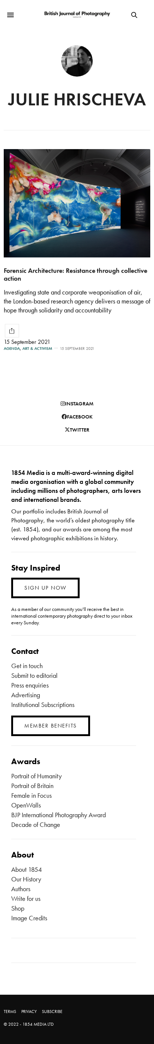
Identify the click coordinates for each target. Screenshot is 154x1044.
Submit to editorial (34, 675)
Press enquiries (30, 685)
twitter (79, 429)
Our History (26, 879)
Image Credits (29, 918)
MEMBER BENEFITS (50, 725)
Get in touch (27, 665)
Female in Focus (31, 795)
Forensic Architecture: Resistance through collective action (75, 274)
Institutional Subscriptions (42, 704)
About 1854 (26, 869)
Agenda (12, 348)
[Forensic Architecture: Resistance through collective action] (77, 203)
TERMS (10, 1011)
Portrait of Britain (32, 785)
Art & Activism (37, 348)
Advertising (25, 695)
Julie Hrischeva (77, 99)
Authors (20, 888)
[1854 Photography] (77, 14)
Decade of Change (35, 824)
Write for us (25, 898)
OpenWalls (26, 805)
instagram (79, 403)
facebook (80, 416)
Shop (17, 908)
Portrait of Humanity (36, 776)
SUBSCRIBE (52, 1011)
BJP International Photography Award (58, 814)
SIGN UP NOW (45, 588)
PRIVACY (29, 1011)
